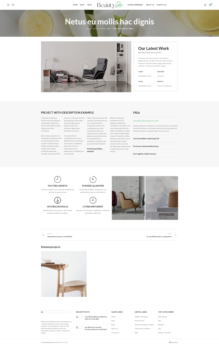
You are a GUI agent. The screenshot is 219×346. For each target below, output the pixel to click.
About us (114, 329)
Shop (113, 321)
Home (88, 28)
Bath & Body (162, 317)
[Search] (8, 5)
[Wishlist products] (13, 5)
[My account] (205, 5)
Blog (113, 325)
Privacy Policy (139, 321)
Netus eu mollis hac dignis (102, 28)
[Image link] (55, 314)
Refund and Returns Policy (144, 325)
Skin (159, 329)
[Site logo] (109, 5)
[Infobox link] (57, 184)
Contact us (115, 333)
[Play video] (86, 66)
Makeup (161, 325)
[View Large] (84, 253)
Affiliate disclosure (141, 317)
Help (136, 333)
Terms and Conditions (142, 329)
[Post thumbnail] (79, 319)
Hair (159, 321)
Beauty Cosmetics (164, 333)
